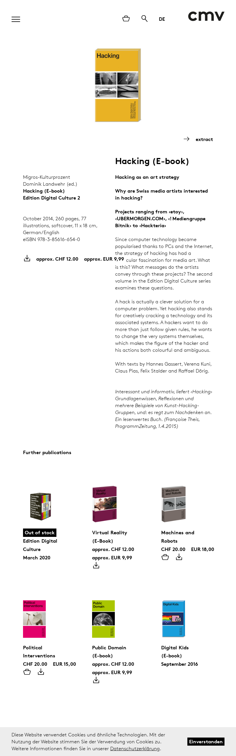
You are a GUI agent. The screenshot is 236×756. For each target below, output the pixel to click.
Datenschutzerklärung (135, 748)
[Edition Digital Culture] (49, 497)
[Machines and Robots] (187, 497)
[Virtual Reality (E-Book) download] (96, 566)
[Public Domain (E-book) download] (96, 681)
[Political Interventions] (49, 612)
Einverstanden (206, 741)
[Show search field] (144, 19)
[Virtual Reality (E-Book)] (118, 497)
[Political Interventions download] (41, 672)
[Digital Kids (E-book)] (187, 612)
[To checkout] (126, 19)
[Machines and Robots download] (179, 558)
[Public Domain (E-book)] (118, 612)
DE (162, 19)
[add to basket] (165, 558)
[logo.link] (206, 16)
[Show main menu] (13, 17)
